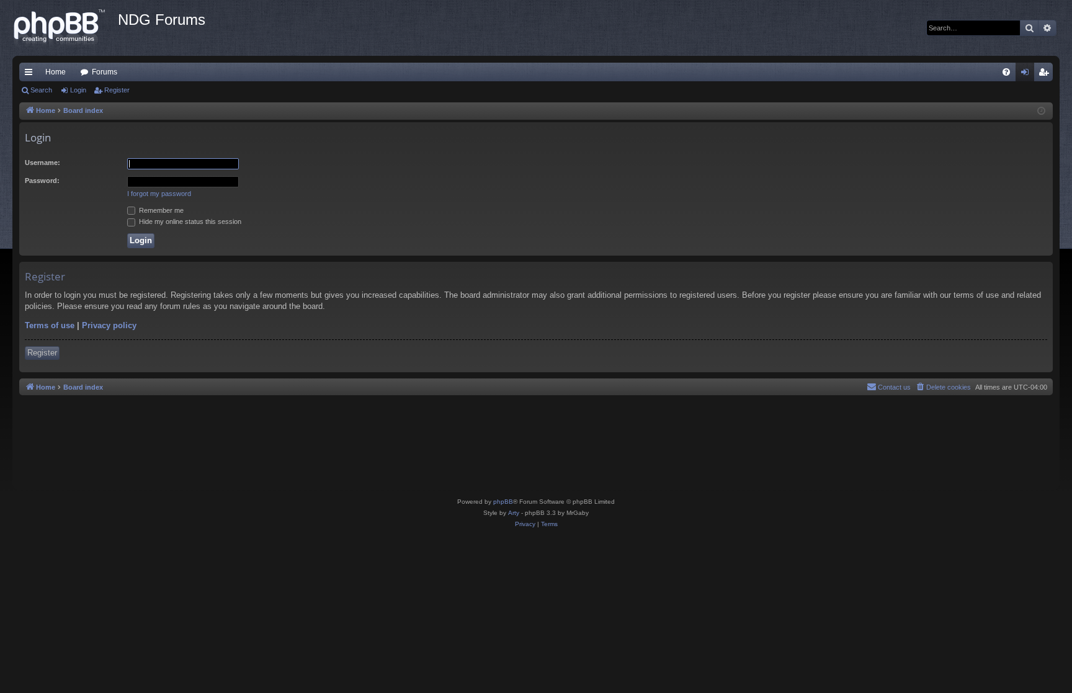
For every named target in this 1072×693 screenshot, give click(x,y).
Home (55, 72)
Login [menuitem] (1027, 74)
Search (41, 90)
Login (78, 90)
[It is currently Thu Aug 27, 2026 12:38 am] (1041, 111)
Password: (42, 180)
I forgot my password (159, 193)
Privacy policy (109, 325)
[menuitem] (1006, 72)
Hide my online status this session (189, 221)
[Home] (65, 28)
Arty (513, 512)
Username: (42, 162)
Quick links (31, 74)
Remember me (160, 210)
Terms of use (49, 325)
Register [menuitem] (1046, 74)
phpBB (503, 501)
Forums (104, 72)
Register (117, 90)
